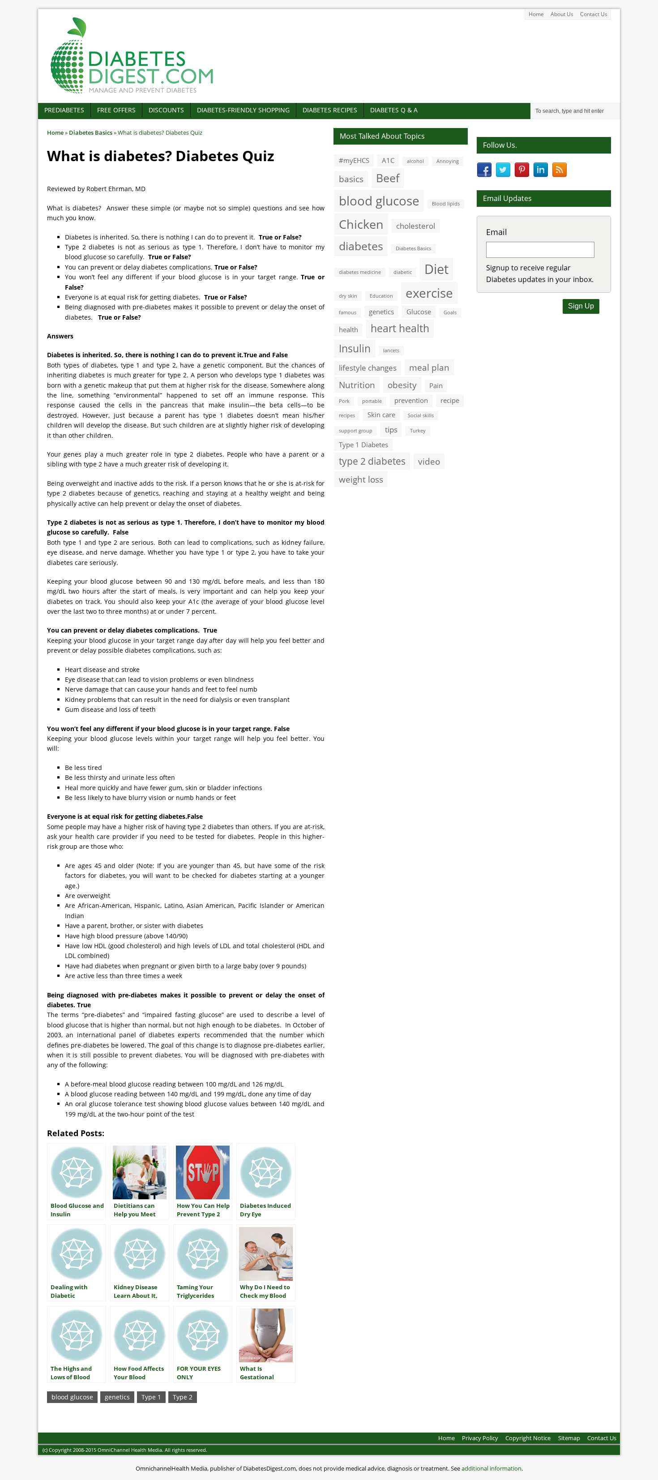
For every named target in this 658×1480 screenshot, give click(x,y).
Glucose (418, 311)
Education (381, 296)
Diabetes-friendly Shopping (243, 110)
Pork (344, 401)
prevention (411, 400)
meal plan (429, 367)
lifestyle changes (368, 368)
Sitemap (569, 1438)
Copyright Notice (528, 1438)
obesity (402, 385)
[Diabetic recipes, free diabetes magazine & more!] (132, 93)
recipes (347, 415)
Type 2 (182, 1397)
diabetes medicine (360, 272)
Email (496, 232)
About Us (562, 14)
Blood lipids (446, 204)
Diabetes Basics (413, 248)
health (348, 329)
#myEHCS (354, 160)
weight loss (361, 479)
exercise (429, 292)
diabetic (402, 272)
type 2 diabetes (372, 460)
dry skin (348, 296)
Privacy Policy (480, 1438)
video (429, 461)
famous (347, 312)
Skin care (381, 414)
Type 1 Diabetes (363, 444)
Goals (450, 312)
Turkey (418, 431)
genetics (117, 1397)
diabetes (361, 245)
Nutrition (357, 385)
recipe (449, 400)
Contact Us (593, 14)
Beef (387, 177)
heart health (400, 328)
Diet (436, 269)
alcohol (415, 161)
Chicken (361, 224)
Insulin (355, 348)
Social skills (421, 415)
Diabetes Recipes (330, 110)
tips (391, 429)
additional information (491, 1468)
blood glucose (72, 1397)
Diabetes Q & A (394, 110)
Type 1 (151, 1397)
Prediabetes (64, 110)
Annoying (447, 161)
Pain (436, 385)
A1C (388, 160)
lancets (391, 350)
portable (372, 401)
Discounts (166, 110)
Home (536, 14)
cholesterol (415, 226)
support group (355, 431)
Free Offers (116, 110)
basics (351, 179)
